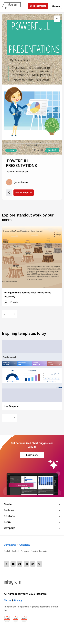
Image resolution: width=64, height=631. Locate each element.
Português (25, 551)
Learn (7, 522)
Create (7, 504)
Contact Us (10, 544)
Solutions (9, 516)
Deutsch (15, 551)
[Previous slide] (6, 314)
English (7, 551)
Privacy (18, 600)
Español (34, 551)
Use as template (38, 5)
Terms (7, 600)
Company (9, 528)
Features (9, 510)
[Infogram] (11, 6)
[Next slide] (13, 314)
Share (11, 150)
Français (43, 551)
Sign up (56, 6)
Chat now (24, 544)
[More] (57, 18)
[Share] (9, 192)
